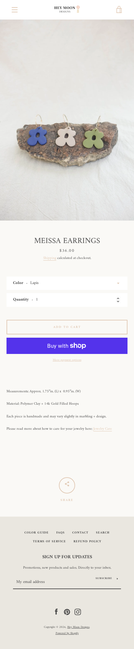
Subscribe (104, 578)
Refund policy (87, 541)
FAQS (60, 532)
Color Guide (36, 532)
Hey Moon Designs (78, 627)
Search (103, 532)
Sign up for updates (67, 557)
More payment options (67, 360)
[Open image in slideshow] (67, 120)
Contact (80, 532)
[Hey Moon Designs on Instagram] (77, 611)
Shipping (49, 258)
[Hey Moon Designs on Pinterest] (67, 611)
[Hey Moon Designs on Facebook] (56, 611)
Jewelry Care (102, 429)
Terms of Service (49, 541)
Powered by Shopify (67, 633)
